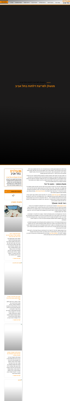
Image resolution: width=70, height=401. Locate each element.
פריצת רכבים (34, 2)
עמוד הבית (57, 2)
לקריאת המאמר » (16, 258)
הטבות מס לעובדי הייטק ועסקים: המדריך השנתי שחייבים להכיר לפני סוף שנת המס (13, 235)
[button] (6, 191)
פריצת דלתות (50, 2)
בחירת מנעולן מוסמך (61, 205)
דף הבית (48, 82)
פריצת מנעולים (42, 2)
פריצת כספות (26, 2)
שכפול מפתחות (18, 2)
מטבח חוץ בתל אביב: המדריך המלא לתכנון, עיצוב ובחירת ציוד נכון (13, 298)
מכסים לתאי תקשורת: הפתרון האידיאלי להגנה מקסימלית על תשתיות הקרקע (13, 354)
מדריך (11, 2)
